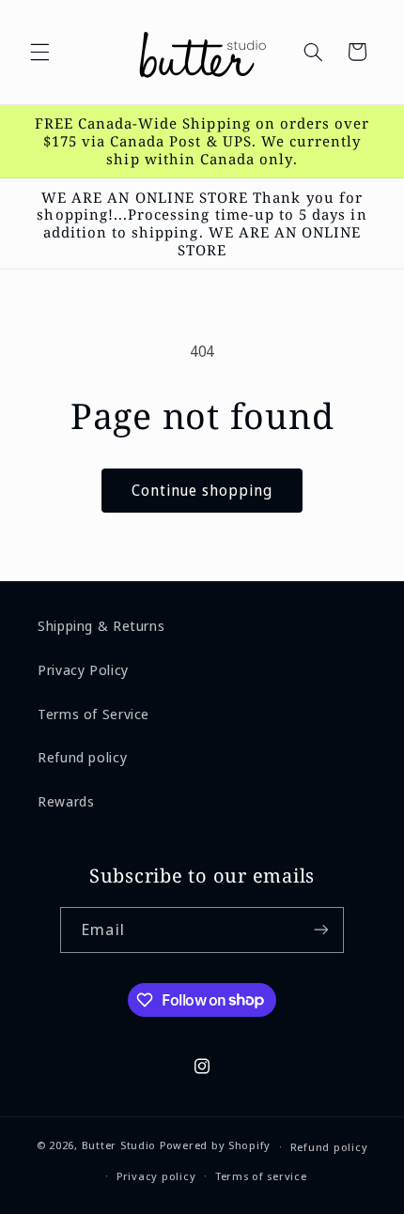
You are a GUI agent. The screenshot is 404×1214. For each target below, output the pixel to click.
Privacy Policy (83, 669)
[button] (39, 51)
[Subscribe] (320, 930)
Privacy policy (156, 1176)
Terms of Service (93, 713)
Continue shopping (202, 490)
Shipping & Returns (101, 625)
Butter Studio (119, 1146)
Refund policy (82, 756)
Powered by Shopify (215, 1146)
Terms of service (261, 1176)
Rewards (66, 800)
